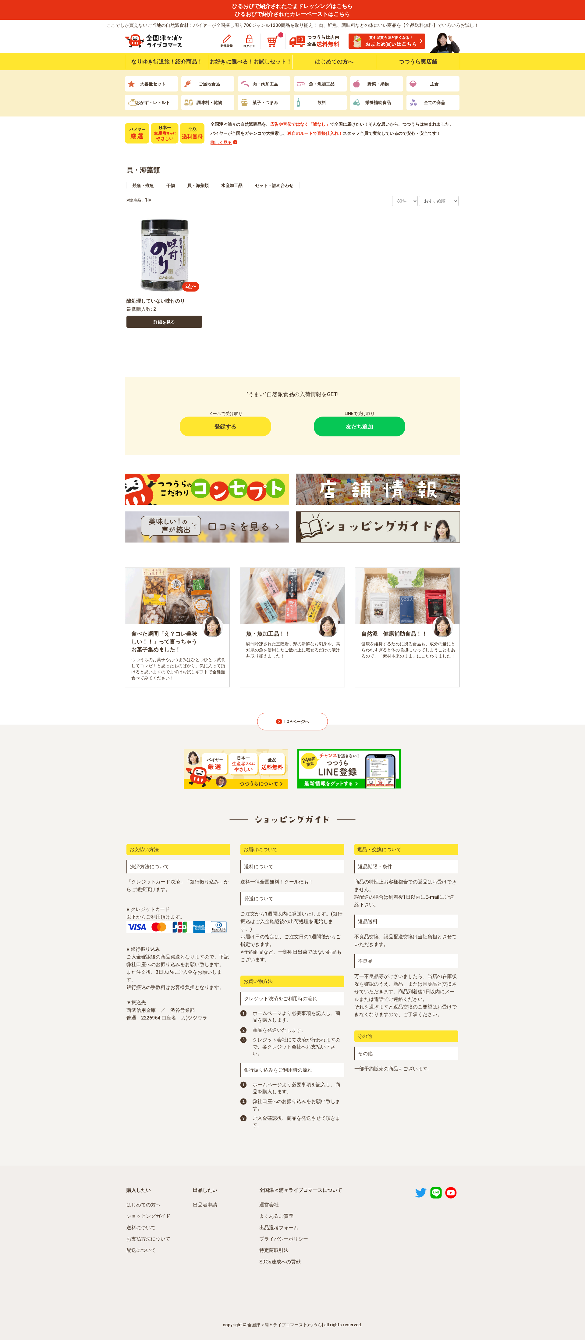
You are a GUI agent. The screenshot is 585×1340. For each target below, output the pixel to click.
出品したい (205, 1190)
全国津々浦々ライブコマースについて (300, 1190)
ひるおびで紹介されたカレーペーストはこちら (292, 14)
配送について (141, 1250)
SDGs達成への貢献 (280, 1262)
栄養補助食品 (378, 102)
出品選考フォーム (278, 1228)
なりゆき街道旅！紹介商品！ (167, 61)
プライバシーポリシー (283, 1239)
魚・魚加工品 (322, 83)
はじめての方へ (334, 61)
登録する (225, 426)
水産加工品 (232, 185)
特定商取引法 (274, 1250)
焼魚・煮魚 (143, 185)
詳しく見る (221, 142)
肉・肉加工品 (265, 83)
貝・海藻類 (143, 170)
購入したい (138, 1190)
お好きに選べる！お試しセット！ (251, 61)
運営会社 (269, 1205)
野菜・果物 (378, 83)
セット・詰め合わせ (274, 185)
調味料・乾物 (209, 102)
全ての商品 (434, 102)
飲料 (321, 102)
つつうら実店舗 (418, 61)
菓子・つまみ (265, 102)
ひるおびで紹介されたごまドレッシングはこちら (292, 6)
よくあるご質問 (276, 1216)
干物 (170, 185)
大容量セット (153, 83)
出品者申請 (205, 1205)
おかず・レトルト (153, 102)
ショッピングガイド (148, 1216)
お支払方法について (148, 1239)
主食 (434, 83)
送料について (141, 1228)
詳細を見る (164, 322)
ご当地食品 (209, 83)
